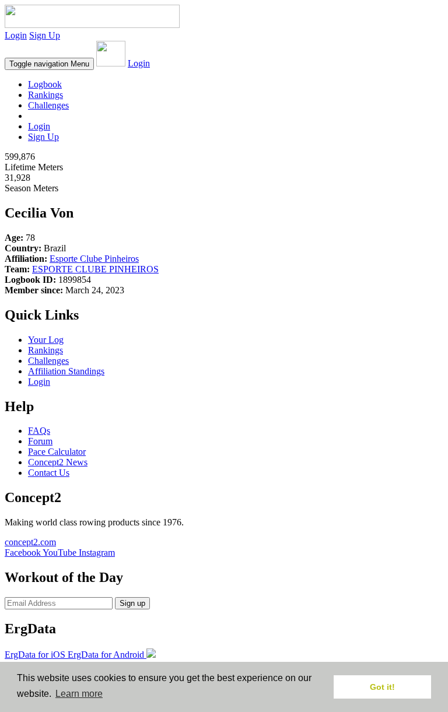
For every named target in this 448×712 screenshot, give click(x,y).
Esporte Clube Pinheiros (94, 259)
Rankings (45, 95)
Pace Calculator (57, 452)
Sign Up (44, 35)
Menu (49, 63)
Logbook (45, 84)
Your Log (46, 340)
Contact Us (48, 473)
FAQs (39, 431)
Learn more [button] (79, 694)
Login (16, 35)
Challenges (48, 105)
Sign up (132, 603)
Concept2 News (58, 462)
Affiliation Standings (66, 371)
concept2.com (30, 542)
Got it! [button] (382, 687)
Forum (40, 441)
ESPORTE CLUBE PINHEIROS (95, 269)
